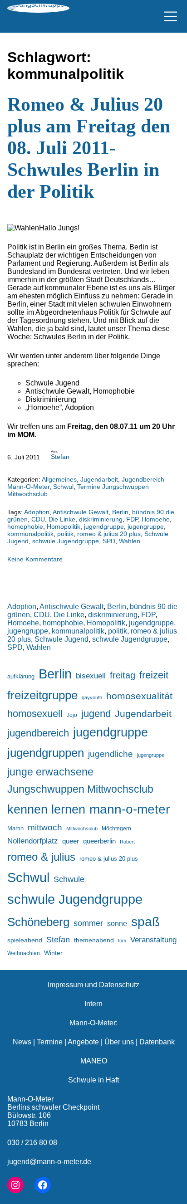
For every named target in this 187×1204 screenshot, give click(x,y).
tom (122, 940)
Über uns (119, 1042)
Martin (15, 828)
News (22, 1042)
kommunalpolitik (30, 533)
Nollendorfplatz (32, 841)
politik (65, 533)
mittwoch (45, 827)
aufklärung (20, 676)
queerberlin (99, 841)
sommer (88, 923)
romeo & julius (41, 857)
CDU (38, 519)
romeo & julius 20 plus (109, 533)
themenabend (94, 940)
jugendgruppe (104, 526)
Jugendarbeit (99, 479)
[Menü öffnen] (170, 16)
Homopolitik (63, 526)
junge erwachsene (50, 772)
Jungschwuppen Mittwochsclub (80, 789)
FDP (132, 519)
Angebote (83, 1042)
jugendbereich (38, 733)
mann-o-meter (129, 809)
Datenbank (157, 1042)
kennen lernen (46, 809)
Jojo (72, 715)
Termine (50, 1042)
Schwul (63, 486)
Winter (53, 952)
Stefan (60, 456)
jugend (96, 713)
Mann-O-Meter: (93, 1023)
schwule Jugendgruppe (65, 541)
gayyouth (92, 697)
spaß (145, 921)
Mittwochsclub (82, 828)
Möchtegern (116, 828)
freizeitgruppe (42, 695)
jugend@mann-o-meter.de (49, 1161)
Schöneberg (38, 922)
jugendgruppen (45, 753)
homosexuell (35, 713)
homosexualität (139, 696)
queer (70, 841)
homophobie (25, 526)
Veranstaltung (153, 940)
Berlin (120, 512)
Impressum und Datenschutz (93, 985)
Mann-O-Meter (30, 1099)
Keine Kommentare (35, 559)
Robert (127, 841)
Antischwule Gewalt (80, 512)
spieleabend (24, 940)
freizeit (153, 675)
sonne (117, 923)
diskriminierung (101, 519)
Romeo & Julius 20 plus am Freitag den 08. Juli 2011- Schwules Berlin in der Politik (88, 148)
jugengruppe (146, 526)
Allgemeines (59, 479)
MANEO (93, 1061)
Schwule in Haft (93, 1080)
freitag (122, 675)
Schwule (69, 879)
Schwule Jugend (61, 639)
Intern (93, 1004)
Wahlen (129, 541)
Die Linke (62, 519)
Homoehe (156, 519)
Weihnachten (23, 953)
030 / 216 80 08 (32, 1142)
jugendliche (110, 754)
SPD (109, 541)
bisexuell (91, 676)
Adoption (36, 512)
